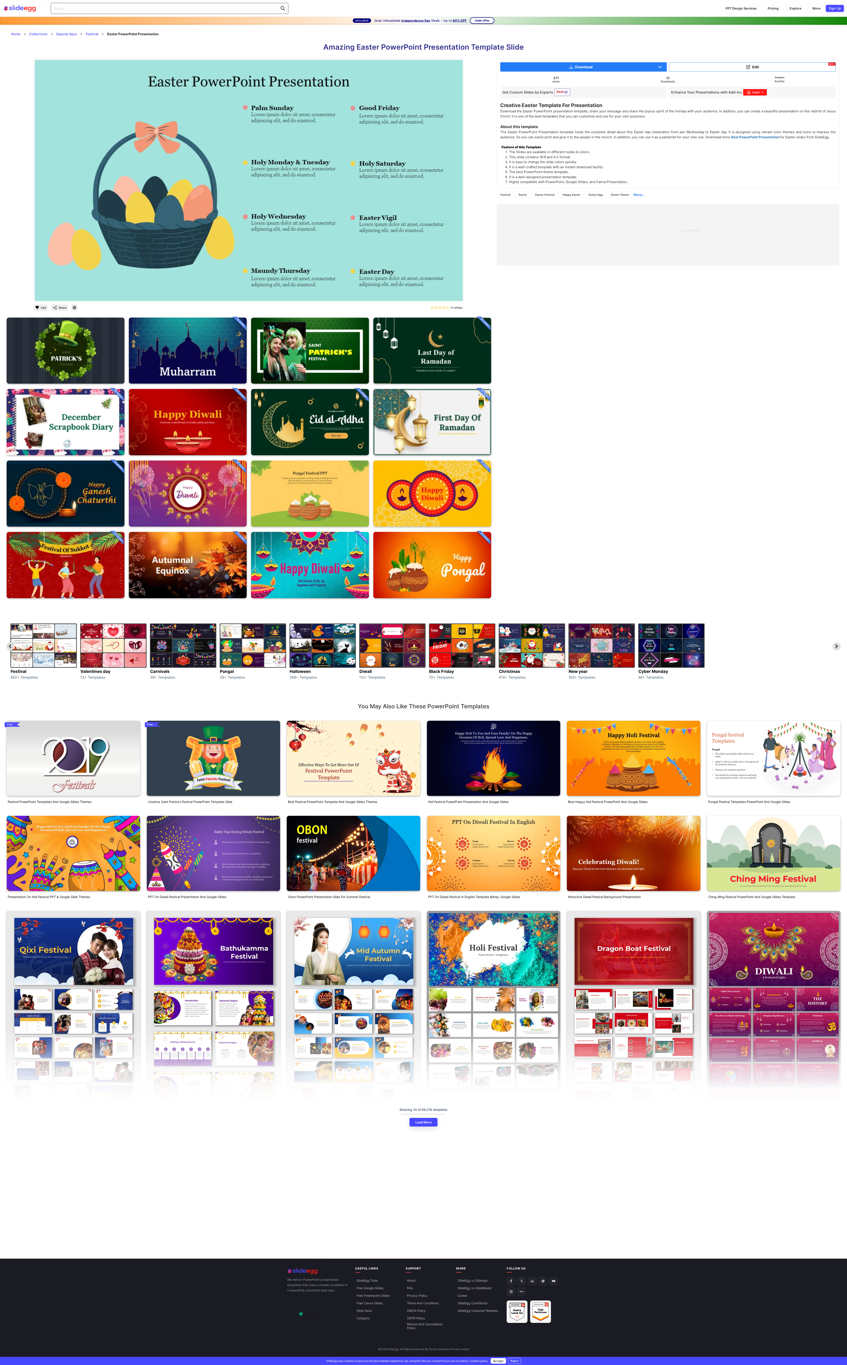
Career (462, 1295)
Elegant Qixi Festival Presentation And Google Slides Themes (51, 1143)
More (816, 8)
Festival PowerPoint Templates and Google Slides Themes (49, 802)
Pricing (773, 8)
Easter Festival (544, 194)
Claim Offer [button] (482, 20)
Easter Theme (620, 194)
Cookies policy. (478, 1361)
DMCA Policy (416, 1310)
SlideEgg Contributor (472, 1303)
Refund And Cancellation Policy (425, 1326)
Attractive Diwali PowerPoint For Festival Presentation (746, 1247)
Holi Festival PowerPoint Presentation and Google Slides (468, 802)
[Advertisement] (629, 235)
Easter (523, 194)
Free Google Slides (370, 1288)
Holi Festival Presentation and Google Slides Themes (466, 1096)
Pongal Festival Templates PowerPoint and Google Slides (749, 802)
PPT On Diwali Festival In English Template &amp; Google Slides (474, 897)
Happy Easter (571, 194)
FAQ (410, 1288)
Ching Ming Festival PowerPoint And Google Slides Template (751, 897)
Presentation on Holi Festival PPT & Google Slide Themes (49, 897)
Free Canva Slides (370, 1303)
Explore (795, 8)
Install (756, 92)
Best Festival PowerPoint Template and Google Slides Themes (332, 802)
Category (363, 1318)
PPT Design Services (741, 8)
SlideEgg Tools (367, 1280)
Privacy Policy (417, 1295)
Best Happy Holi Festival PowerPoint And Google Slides (607, 802)
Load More (423, 1122)
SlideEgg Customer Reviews (477, 1310)
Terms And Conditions (423, 1303)
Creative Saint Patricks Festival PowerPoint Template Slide (190, 802)
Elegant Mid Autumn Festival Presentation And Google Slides (331, 1143)
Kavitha (780, 81)
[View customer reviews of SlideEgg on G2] (540, 1312)
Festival (505, 194)
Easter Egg (596, 194)
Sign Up (835, 8)
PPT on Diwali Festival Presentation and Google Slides (187, 897)
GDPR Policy (416, 1318)
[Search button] (282, 8)
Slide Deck (364, 1310)
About (411, 1280)
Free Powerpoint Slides (373, 1295)
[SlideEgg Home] (318, 1271)
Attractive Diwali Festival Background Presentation (604, 897)
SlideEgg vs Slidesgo (472, 1280)
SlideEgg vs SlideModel (474, 1288)
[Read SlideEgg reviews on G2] (517, 1312)
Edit (793, 66)
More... (639, 195)
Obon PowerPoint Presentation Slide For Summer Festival (329, 897)
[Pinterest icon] (74, 307)
